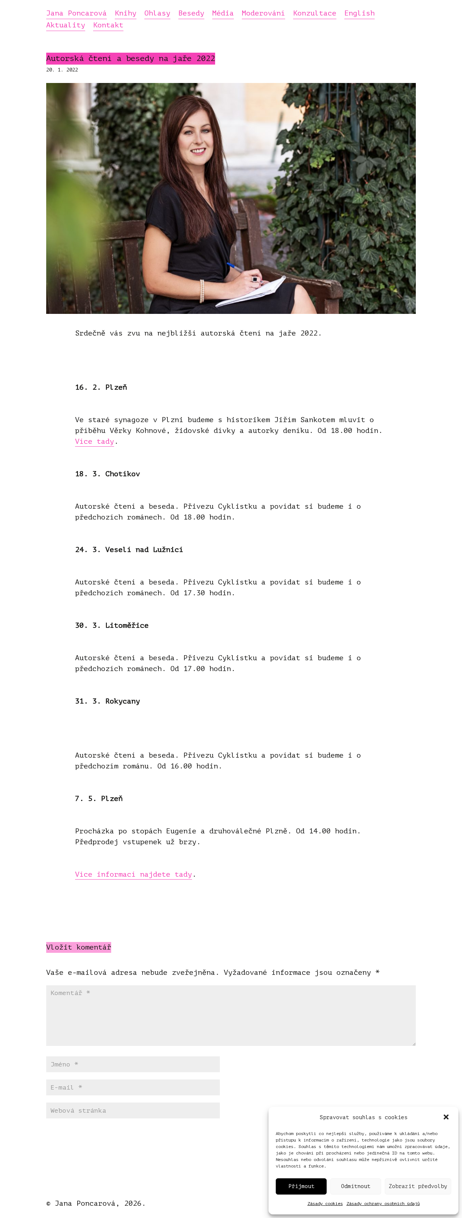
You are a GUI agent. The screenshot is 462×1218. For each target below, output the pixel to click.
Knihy (125, 13)
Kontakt (108, 25)
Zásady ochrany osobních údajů (383, 1203)
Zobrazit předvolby (418, 1186)
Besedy (191, 13)
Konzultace (314, 13)
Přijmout (301, 1186)
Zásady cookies (325, 1203)
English (359, 13)
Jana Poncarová (76, 13)
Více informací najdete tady (133, 874)
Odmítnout (355, 1186)
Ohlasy (157, 13)
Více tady (94, 441)
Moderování (263, 13)
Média (223, 13)
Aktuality (65, 25)
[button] (447, 1117)
